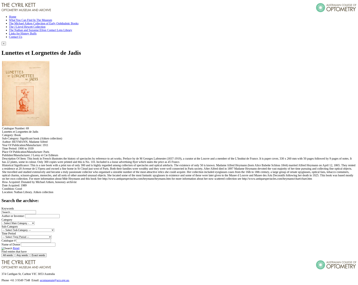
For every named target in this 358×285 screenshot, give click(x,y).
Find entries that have (14, 251)
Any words (22, 255)
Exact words (38, 255)
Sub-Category (9, 226)
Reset (16, 248)
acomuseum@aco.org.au (54, 280)
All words (8, 255)
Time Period (8, 233)
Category (6, 219)
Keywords (7, 208)
